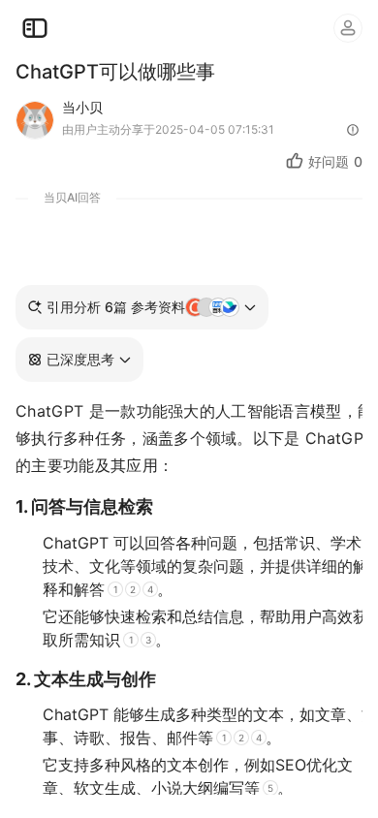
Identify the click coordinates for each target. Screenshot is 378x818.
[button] (79, 359)
